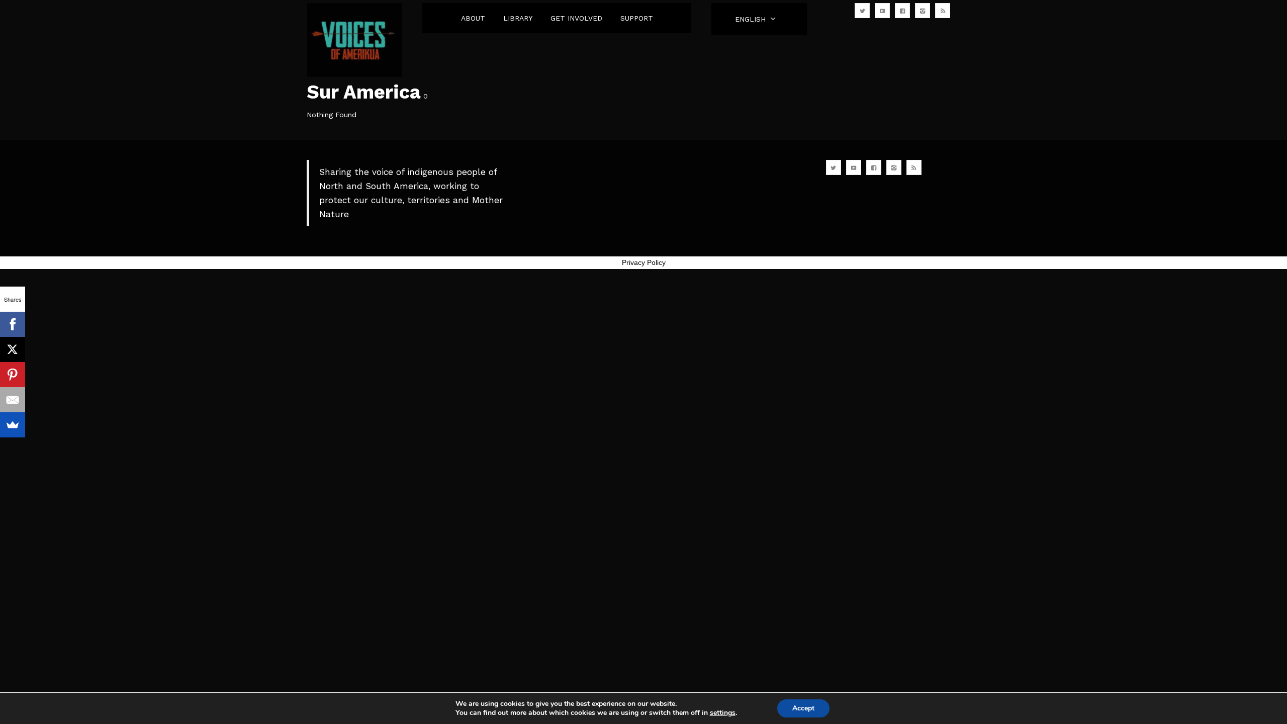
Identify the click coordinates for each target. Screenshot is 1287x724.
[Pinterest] (12, 374)
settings (723, 712)
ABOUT (473, 18)
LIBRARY (517, 18)
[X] (12, 349)
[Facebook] (12, 324)
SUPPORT (636, 18)
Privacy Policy (644, 262)
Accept (803, 708)
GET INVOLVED (576, 18)
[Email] (12, 399)
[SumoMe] (12, 424)
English (750, 19)
